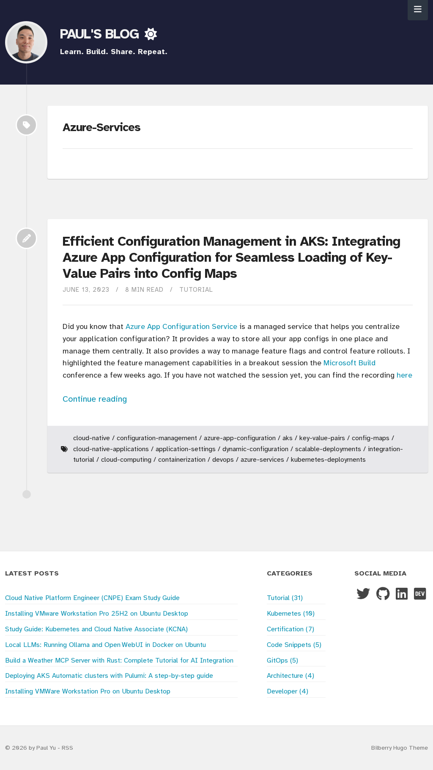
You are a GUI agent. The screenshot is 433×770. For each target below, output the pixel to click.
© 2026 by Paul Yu (31, 748)
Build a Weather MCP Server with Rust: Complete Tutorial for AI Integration (119, 660)
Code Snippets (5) (294, 645)
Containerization (182, 459)
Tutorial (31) (285, 598)
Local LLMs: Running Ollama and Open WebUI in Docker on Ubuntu (105, 645)
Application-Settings (186, 449)
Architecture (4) (290, 676)
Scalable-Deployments (328, 449)
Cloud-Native (91, 438)
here (404, 376)
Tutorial (196, 290)
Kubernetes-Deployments (328, 459)
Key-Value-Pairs (322, 438)
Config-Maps (370, 438)
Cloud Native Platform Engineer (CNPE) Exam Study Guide (92, 598)
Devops (223, 459)
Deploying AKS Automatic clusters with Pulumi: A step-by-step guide (109, 676)
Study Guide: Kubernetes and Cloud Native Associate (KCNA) (96, 629)
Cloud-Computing (126, 459)
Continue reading (95, 399)
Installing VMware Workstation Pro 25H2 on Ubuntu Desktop (96, 613)
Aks (287, 438)
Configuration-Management (157, 438)
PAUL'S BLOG (101, 34)
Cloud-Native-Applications (111, 449)
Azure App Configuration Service (181, 327)
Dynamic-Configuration (255, 449)
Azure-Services (262, 459)
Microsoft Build (349, 363)
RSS (67, 748)
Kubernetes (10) (291, 613)
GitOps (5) (282, 660)
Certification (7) (290, 629)
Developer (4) (287, 691)
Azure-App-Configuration (240, 438)
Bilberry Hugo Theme (399, 748)
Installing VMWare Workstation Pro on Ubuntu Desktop (87, 691)
